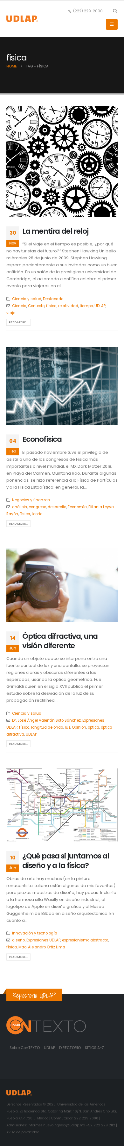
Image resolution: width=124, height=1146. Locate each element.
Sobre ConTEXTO (25, 1047)
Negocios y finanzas (31, 500)
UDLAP (100, 305)
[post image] (62, 161)
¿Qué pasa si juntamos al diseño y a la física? (65, 861)
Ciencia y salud (26, 298)
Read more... (18, 322)
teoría (37, 513)
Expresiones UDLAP (43, 940)
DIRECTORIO (70, 1047)
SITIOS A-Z (94, 1047)
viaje (10, 312)
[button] (115, 11)
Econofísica (42, 439)
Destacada (53, 298)
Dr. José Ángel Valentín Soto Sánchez (46, 720)
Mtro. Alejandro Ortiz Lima (41, 947)
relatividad (68, 305)
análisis (19, 507)
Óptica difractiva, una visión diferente (60, 641)
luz (67, 727)
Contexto (36, 305)
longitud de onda (47, 727)
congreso (37, 507)
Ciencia (19, 305)
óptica (93, 727)
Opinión (79, 727)
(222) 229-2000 (88, 11)
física (51, 305)
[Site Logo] (22, 19)
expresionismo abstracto (85, 940)
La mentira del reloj (55, 231)
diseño (18, 940)
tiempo (86, 305)
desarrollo (57, 507)
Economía (77, 507)
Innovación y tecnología (34, 933)
